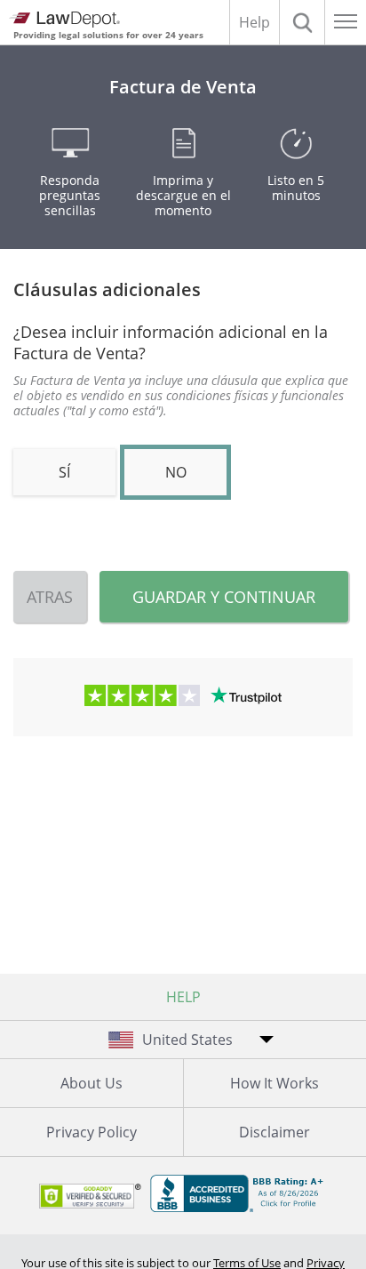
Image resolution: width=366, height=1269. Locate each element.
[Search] (302, 22)
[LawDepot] (64, 19)
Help (254, 22)
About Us (91, 1083)
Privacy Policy (91, 1132)
